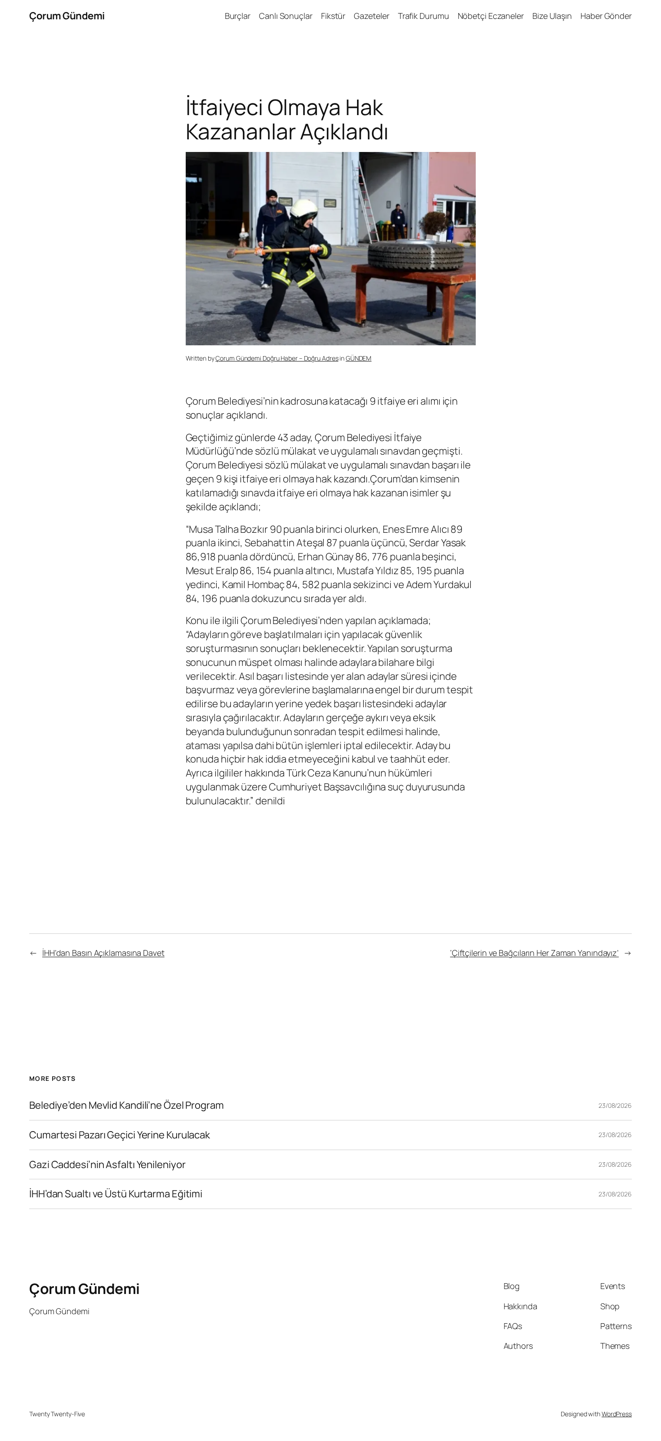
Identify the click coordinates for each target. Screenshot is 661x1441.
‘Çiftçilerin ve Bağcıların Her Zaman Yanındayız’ (534, 952)
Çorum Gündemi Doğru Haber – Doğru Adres (276, 358)
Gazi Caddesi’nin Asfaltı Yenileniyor (107, 1164)
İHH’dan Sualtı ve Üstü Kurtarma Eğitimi (116, 1194)
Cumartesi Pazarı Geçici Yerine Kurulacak (119, 1135)
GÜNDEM (358, 358)
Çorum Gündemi (67, 15)
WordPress (617, 1414)
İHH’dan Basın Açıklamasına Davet (103, 952)
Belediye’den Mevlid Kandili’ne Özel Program (126, 1105)
